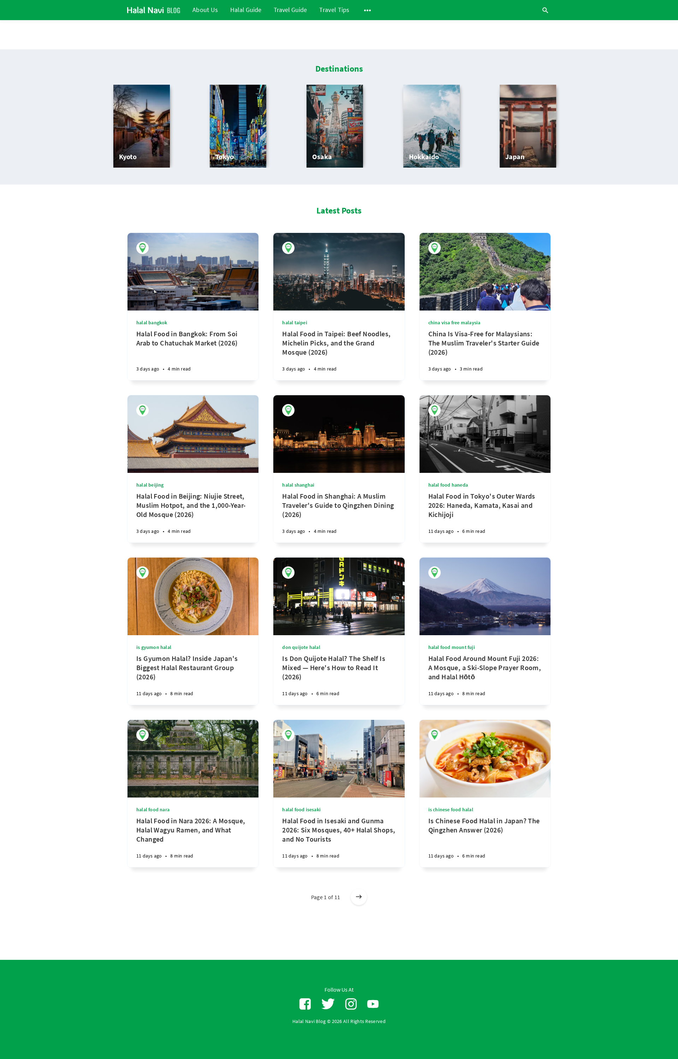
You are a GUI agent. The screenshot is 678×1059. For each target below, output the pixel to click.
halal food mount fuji (451, 647)
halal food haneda (448, 485)
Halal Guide (245, 10)
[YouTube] (373, 1004)
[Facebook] (305, 1004)
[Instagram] (351, 1004)
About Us (205, 10)
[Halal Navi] (142, 248)
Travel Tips (334, 10)
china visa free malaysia (454, 322)
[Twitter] (328, 1004)
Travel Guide (290, 10)
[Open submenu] (367, 10)
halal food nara (153, 809)
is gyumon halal (153, 647)
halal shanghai (298, 485)
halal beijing (150, 485)
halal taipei (294, 322)
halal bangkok (151, 322)
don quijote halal (301, 647)
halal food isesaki (301, 809)
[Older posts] (359, 897)
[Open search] (545, 10)
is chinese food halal (450, 809)
